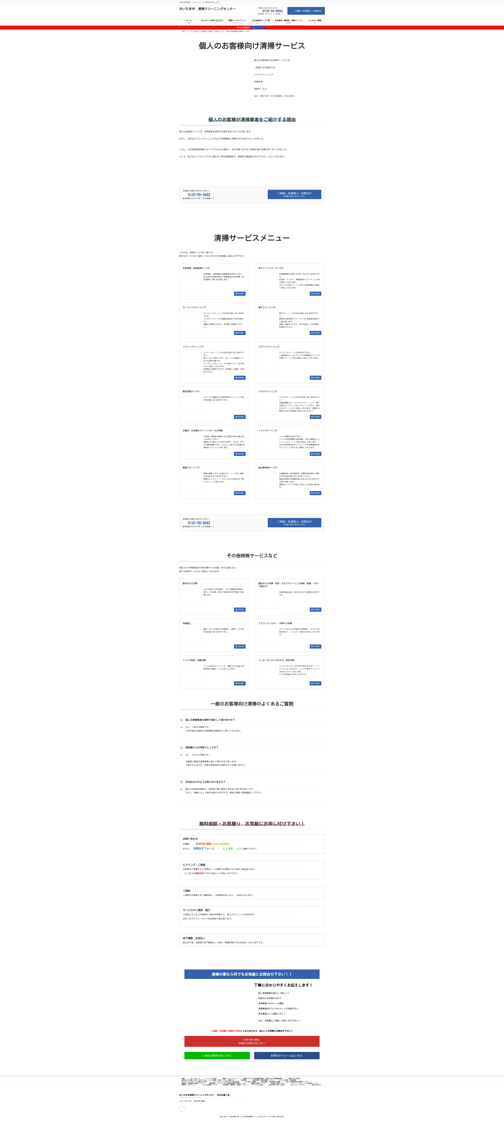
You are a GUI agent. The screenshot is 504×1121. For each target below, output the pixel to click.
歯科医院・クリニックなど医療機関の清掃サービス (227, 1083)
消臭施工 (244, 1080)
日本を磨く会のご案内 (276, 1085)
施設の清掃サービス (278, 1083)
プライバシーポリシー (298, 1085)
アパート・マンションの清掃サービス (304, 1083)
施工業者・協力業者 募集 (270, 1081)
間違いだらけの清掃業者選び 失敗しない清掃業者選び (263, 1078)
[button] (252, 1041)
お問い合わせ (316, 1085)
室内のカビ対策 (294, 1078)
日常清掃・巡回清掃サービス (263, 1080)
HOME (183, 1078)
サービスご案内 (211, 1078)
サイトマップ (195, 1078)
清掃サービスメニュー (230, 1078)
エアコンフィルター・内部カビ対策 (194, 1081)
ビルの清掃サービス (210, 1085)
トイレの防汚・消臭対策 (287, 1080)
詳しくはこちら (258, 27)
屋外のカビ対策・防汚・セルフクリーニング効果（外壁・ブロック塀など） (208, 1080)
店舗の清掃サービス (258, 1083)
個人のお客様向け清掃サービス (297, 1081)
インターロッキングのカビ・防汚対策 (225, 1081)
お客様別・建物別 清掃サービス (234, 1085)
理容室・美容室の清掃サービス (193, 1083)
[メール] (181, 1108)
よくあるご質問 (250, 1081)
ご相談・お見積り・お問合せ (308, 11)
